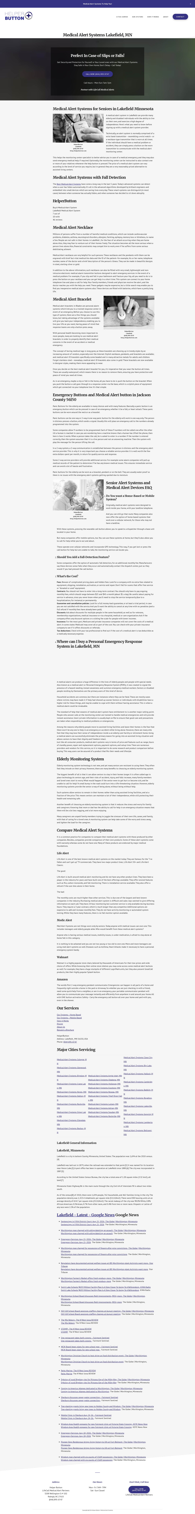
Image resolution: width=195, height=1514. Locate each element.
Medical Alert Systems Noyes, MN (71, 1092)
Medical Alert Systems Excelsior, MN (104, 1088)
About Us (61, 1027)
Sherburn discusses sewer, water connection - (81, 1400)
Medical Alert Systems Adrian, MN (103, 1108)
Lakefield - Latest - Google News (86, 1215)
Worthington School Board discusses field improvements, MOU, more (91, 1302)
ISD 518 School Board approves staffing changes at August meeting (91, 1314)
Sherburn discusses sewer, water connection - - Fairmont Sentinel (89, 1397)
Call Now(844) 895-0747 (139, 1489)
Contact (180, 17)
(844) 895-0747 (70, 1042)
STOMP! (64, 1332)
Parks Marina (66, 1373)
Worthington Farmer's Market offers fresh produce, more (86, 1281)
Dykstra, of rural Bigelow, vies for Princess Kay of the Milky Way (88, 1382)
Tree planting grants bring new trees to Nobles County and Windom (91, 1409)
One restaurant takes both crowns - (76, 1340)
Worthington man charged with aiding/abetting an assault (87, 1233)
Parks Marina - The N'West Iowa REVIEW (78, 1370)
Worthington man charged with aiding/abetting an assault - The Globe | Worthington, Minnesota (103, 1230)
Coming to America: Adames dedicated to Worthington (85, 1391)
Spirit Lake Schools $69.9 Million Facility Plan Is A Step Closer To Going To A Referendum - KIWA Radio (106, 1287)
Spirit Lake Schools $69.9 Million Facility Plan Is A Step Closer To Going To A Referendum (100, 1290)
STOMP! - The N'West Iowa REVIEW (76, 1329)
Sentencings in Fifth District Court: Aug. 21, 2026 (82, 1224)
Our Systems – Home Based (69, 1014)
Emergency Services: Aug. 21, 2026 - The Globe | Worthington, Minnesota (92, 1239)
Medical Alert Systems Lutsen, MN (103, 1104)
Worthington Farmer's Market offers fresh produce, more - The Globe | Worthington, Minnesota (102, 1278)
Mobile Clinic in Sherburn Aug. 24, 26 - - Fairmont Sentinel (86, 1415)
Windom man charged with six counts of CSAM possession (87, 1460)
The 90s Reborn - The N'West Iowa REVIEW (79, 1320)
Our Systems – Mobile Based (69, 1017)
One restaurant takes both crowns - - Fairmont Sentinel (85, 1337)
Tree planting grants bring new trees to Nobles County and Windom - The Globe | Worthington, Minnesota (107, 1406)
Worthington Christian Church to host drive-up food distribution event (92, 1361)
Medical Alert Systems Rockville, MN (104, 1116)
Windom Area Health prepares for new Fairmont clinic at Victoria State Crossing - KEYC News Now (104, 1424)
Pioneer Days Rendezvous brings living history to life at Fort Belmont (91, 1448)
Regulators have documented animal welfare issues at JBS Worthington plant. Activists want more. (104, 1269)
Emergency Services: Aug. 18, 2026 (76, 1436)
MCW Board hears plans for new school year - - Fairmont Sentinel (89, 1346)
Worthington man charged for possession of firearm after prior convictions (94, 1254)
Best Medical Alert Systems (69, 184)
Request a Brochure (65, 1030)
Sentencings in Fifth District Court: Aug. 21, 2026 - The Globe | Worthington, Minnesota (99, 1221)
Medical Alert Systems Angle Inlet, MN (105, 1075)
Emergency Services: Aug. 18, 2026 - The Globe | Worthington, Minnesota (92, 1433)
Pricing (60, 1024)
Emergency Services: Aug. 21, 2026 (76, 1242)
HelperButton (20, 16)
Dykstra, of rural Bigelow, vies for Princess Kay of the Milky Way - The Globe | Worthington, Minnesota (105, 1379)
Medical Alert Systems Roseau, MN (103, 1092)
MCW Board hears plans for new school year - (80, 1349)
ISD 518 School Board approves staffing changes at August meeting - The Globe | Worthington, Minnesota (107, 1311)
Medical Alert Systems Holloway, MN (104, 1083)
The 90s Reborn (68, 1323)
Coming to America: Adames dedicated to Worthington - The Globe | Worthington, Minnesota (101, 1388)
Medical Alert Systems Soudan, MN (103, 1112)
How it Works (63, 1020)
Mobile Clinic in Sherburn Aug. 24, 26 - (77, 1418)
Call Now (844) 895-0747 (97, 74)
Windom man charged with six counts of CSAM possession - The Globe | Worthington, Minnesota (103, 1457)
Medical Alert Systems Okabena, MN (104, 1079)
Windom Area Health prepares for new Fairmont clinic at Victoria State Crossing (96, 1427)
